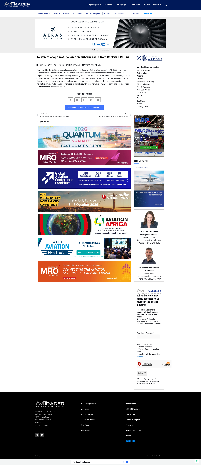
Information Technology (145, 81)
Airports (140, 76)
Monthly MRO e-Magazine (148, 355)
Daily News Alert (148, 347)
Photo (139, 98)
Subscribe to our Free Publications (84, 107)
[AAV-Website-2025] (100, 33)
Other (100, 65)
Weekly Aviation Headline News (148, 350)
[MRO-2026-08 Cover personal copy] (149, 136)
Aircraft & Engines (93, 13)
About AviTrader (87, 420)
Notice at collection (81, 462)
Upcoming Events (88, 404)
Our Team (85, 425)
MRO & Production (122, 13)
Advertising (85, 409)
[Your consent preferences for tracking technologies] (197, 461)
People (136, 13)
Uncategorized (142, 106)
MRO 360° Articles (62, 13)
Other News (89, 65)
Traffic (139, 104)
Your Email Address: (145, 333)
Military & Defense (143, 84)
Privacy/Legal (87, 414)
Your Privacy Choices (108, 462)
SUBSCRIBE (147, 13)
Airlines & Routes (143, 73)
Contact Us (85, 430)
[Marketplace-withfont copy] (149, 58)
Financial (108, 13)
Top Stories (77, 13)
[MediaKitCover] (149, 186)
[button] (113, 4)
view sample (155, 347)
